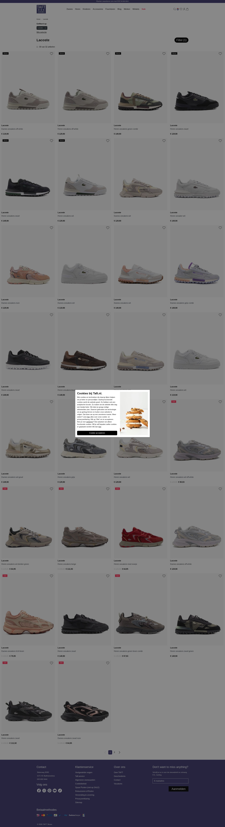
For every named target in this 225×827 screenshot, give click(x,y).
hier (88, 417)
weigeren (89, 422)
